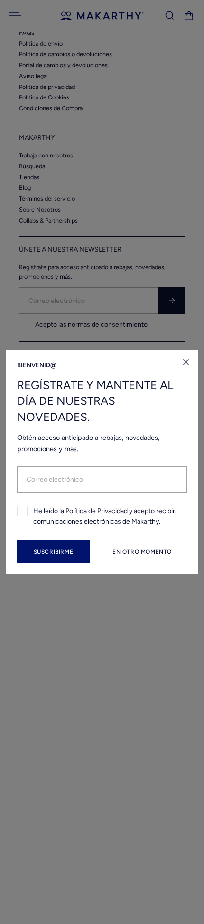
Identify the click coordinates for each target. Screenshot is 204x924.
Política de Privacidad (96, 511)
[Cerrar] (186, 361)
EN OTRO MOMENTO (142, 551)
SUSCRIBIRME (54, 551)
